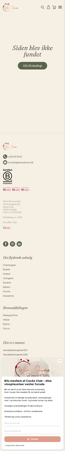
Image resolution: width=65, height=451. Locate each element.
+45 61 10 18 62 (15, 157)
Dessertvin (8, 296)
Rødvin (6, 287)
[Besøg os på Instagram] (12, 244)
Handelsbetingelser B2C (15, 350)
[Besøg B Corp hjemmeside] (7, 176)
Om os (6, 328)
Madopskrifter (10, 315)
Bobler (6, 269)
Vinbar (6, 320)
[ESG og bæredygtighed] (32, 230)
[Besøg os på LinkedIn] (19, 244)
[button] (54, 7)
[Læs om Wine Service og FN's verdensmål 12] (7, 191)
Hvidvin (6, 274)
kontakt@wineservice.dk (20, 162)
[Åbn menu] (59, 7)
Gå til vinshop (32, 66)
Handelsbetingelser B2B (15, 354)
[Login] (48, 7)
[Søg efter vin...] (42, 7)
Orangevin (8, 278)
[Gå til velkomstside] (6, 7)
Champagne (9, 265)
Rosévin (7, 282)
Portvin (6, 291)
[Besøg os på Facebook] (5, 244)
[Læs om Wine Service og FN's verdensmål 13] (16, 191)
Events (6, 324)
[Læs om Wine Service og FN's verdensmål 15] (25, 191)
